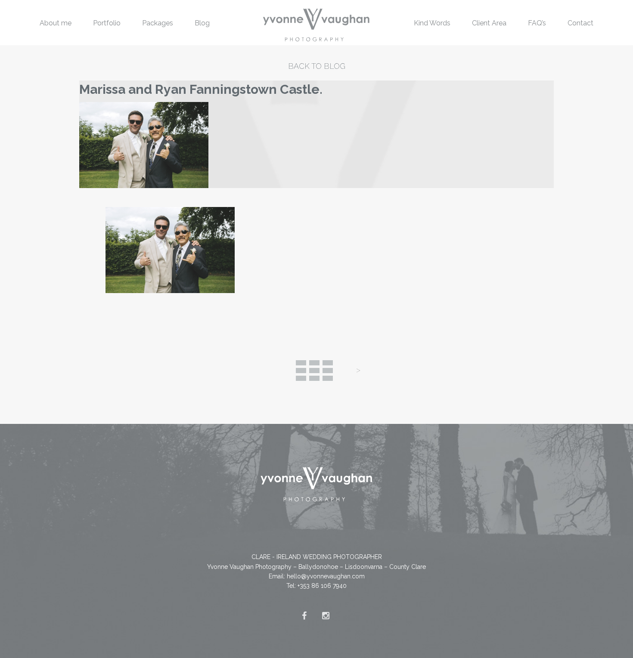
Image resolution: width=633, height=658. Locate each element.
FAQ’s (537, 23)
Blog (202, 23)
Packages (157, 23)
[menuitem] (55, 22)
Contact (580, 23)
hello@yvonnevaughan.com (326, 576)
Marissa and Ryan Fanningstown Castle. (201, 89)
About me (55, 23)
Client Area (489, 23)
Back (314, 370)
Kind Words (432, 23)
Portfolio (107, 23)
